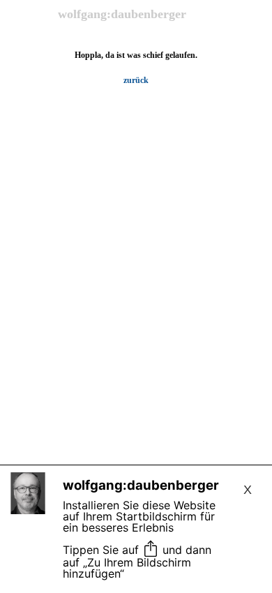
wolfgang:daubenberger (122, 14)
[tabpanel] (136, 68)
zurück (136, 80)
